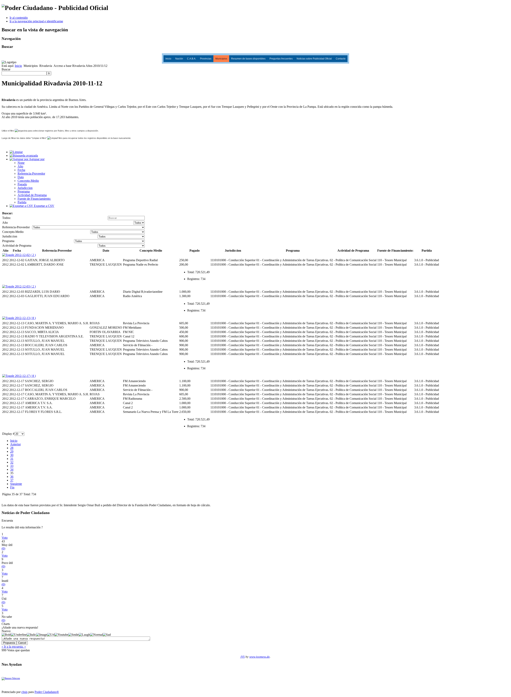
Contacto (341, 58)
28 (11, 448)
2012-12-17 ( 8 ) (25, 376)
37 (11, 480)
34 (11, 469)
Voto (5, 537)
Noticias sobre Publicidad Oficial (314, 58)
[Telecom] (11, 678)
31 (11, 458)
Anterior (15, 444)
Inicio (168, 58)
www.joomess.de (259, 656)
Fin (12, 487)
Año (20, 166)
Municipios (221, 58)
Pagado (22, 184)
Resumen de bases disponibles (248, 58)
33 (11, 466)
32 (11, 462)
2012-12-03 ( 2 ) (25, 286)
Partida (22, 202)
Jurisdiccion (25, 188)
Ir (49, 73)
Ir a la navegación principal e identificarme (36, 21)
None (21, 162)
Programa (24, 191)
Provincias (205, 58)
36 (11, 476)
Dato (21, 177)
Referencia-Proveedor (31, 173)
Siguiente (16, 483)
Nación (179, 58)
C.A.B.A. (191, 58)
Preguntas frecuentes (281, 58)
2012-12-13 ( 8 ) (25, 318)
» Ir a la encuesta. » (14, 646)
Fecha (21, 170)
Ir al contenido (19, 17)
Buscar (6, 69)
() (3, 548)
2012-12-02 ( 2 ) (25, 255)
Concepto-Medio (28, 180)
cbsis (24, 692)
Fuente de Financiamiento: (34, 198)
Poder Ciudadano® (47, 692)
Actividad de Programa (32, 195)
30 (11, 455)
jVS (243, 656)
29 (11, 451)
